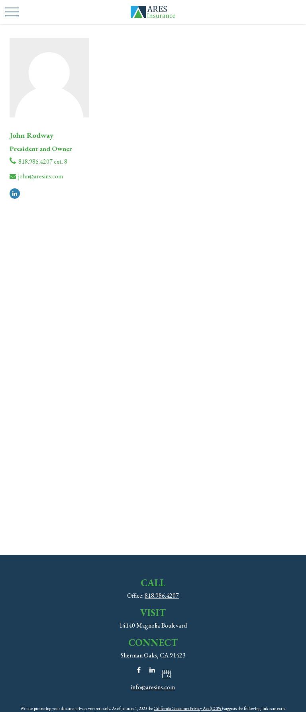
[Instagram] (166, 673)
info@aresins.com (153, 687)
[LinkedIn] (15, 193)
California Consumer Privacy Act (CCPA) (188, 708)
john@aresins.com (40, 176)
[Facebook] (138, 669)
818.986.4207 (162, 595)
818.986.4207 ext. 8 (42, 161)
